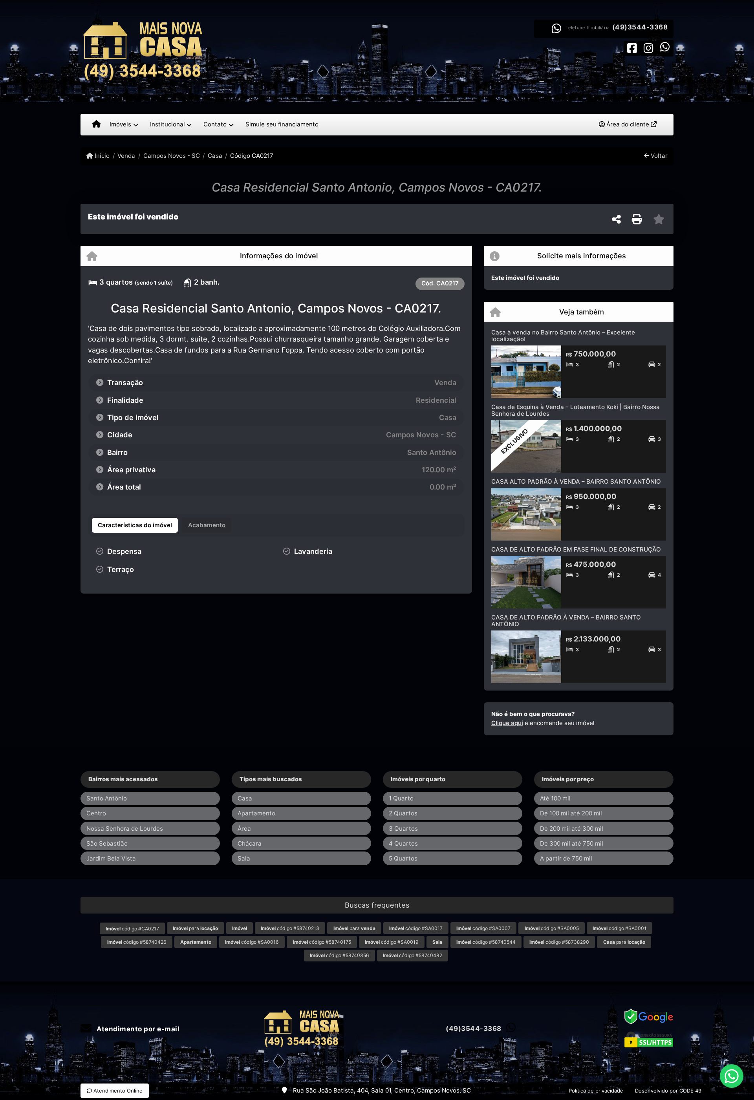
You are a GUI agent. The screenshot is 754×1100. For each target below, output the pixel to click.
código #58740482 (412, 955)
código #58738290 (559, 942)
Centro (96, 813)
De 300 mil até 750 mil (571, 843)
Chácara (250, 843)
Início (101, 155)
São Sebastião (107, 843)
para (195, 928)
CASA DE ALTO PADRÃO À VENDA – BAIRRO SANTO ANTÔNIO (566, 621)
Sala (244, 858)
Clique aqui (507, 723)
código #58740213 (290, 928)
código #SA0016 (252, 942)
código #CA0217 (132, 929)
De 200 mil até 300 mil (571, 828)
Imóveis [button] (120, 124)
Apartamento (256, 813)
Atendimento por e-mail (137, 1029)
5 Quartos (403, 858)
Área (244, 828)
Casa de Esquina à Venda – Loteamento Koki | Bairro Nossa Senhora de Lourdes (575, 410)
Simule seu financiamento (281, 124)
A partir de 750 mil (566, 858)
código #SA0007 (483, 928)
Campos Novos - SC (171, 155)
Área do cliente (628, 124)
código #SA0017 (416, 928)
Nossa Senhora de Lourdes (124, 828)
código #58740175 (322, 942)
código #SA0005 (552, 928)
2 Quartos (403, 813)
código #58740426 (137, 942)
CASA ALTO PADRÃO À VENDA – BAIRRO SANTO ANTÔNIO (576, 481)
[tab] (135, 525)
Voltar (658, 155)
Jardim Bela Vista (111, 858)
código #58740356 (339, 955)
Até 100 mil (555, 798)
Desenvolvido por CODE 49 (668, 1090)
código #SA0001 (619, 928)
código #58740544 (486, 942)
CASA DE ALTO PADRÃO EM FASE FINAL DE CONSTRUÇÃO (576, 549)
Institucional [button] (167, 124)
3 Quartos (403, 828)
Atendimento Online (117, 1090)
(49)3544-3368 (640, 27)
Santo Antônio (106, 798)
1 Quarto (401, 798)
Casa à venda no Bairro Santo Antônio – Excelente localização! (563, 336)
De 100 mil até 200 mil (571, 813)
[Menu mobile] (96, 124)
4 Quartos (403, 843)
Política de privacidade (596, 1090)
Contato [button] (215, 124)
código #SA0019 (392, 942)
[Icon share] (632, 47)
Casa (215, 155)
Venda (126, 155)
